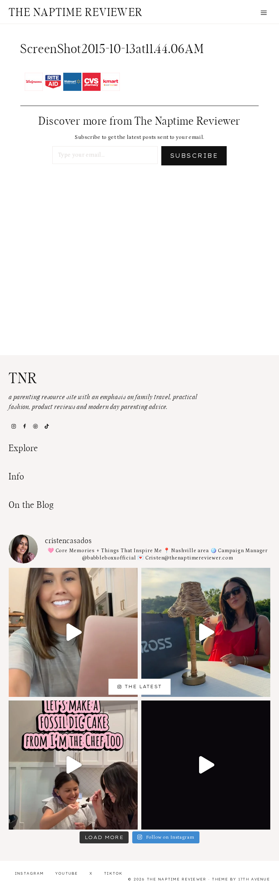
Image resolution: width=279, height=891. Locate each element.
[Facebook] (24, 426)
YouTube (66, 873)
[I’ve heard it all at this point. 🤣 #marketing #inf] (73, 632)
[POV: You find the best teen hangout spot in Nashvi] (205, 765)
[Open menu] (263, 12)
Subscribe (194, 155)
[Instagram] (13, 426)
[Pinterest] (35, 426)
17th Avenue (254, 879)
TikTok (113, 873)
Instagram (29, 873)
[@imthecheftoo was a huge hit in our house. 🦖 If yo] (73, 765)
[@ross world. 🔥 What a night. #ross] (205, 632)
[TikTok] (46, 426)
